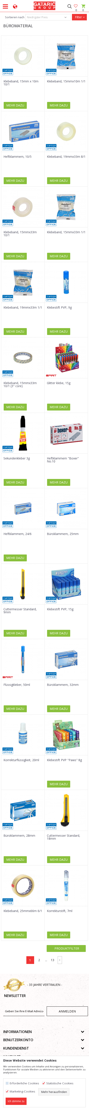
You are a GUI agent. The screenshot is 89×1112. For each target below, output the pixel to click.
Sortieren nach (14, 17)
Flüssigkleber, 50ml (16, 684)
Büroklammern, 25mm (63, 533)
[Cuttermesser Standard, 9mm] (22, 584)
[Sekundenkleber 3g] (22, 433)
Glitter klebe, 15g (58, 383)
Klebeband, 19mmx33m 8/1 (66, 156)
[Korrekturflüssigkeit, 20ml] (22, 735)
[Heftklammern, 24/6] (22, 508)
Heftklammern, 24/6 (17, 533)
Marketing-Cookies (22, 1091)
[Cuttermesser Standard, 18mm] (66, 810)
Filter (78, 17)
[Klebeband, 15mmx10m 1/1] (66, 56)
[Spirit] (51, 375)
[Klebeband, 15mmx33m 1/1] (66, 206)
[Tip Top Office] (7, 72)
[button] (69, 6)
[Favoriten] (76, 6)
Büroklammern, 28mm (19, 835)
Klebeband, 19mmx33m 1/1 (22, 307)
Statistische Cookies (59, 1083)
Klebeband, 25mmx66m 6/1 (22, 910)
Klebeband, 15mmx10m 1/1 (66, 81)
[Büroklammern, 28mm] (22, 810)
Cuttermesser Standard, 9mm (20, 611)
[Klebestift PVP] (66, 735)
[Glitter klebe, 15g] (66, 357)
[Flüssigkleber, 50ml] (22, 659)
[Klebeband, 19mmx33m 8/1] (66, 131)
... (46, 960)
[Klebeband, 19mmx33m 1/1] (22, 282)
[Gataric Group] (44, 5)
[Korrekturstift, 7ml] (66, 885)
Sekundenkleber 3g (16, 458)
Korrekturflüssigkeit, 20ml (21, 760)
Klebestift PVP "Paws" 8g (64, 760)
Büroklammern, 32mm (63, 684)
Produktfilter (66, 948)
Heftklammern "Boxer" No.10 (63, 460)
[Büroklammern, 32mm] (66, 659)
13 (52, 960)
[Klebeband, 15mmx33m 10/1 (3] (22, 357)
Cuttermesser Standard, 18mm (63, 837)
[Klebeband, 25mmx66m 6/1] (22, 885)
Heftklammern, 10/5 (17, 156)
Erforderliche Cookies (24, 1083)
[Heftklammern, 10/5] (22, 131)
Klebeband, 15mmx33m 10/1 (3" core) (20, 385)
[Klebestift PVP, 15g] (66, 584)
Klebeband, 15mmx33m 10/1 (20, 234)
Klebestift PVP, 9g (59, 307)
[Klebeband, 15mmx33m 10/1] (22, 206)
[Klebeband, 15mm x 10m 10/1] (22, 56)
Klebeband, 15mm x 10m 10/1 (20, 83)
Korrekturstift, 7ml (59, 910)
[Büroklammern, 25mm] (66, 508)
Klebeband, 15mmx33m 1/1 (66, 232)
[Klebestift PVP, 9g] (66, 282)
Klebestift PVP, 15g (60, 609)
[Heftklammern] (66, 433)
